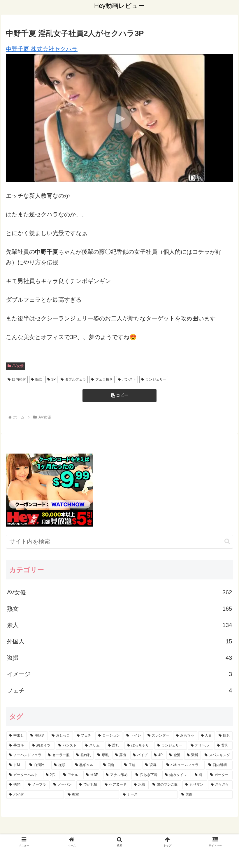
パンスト (129, 379)
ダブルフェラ (75, 379)
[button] (119, 395)
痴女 (38, 379)
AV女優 (18, 366)
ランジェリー (155, 379)
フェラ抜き (104, 379)
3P (53, 379)
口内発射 (19, 379)
